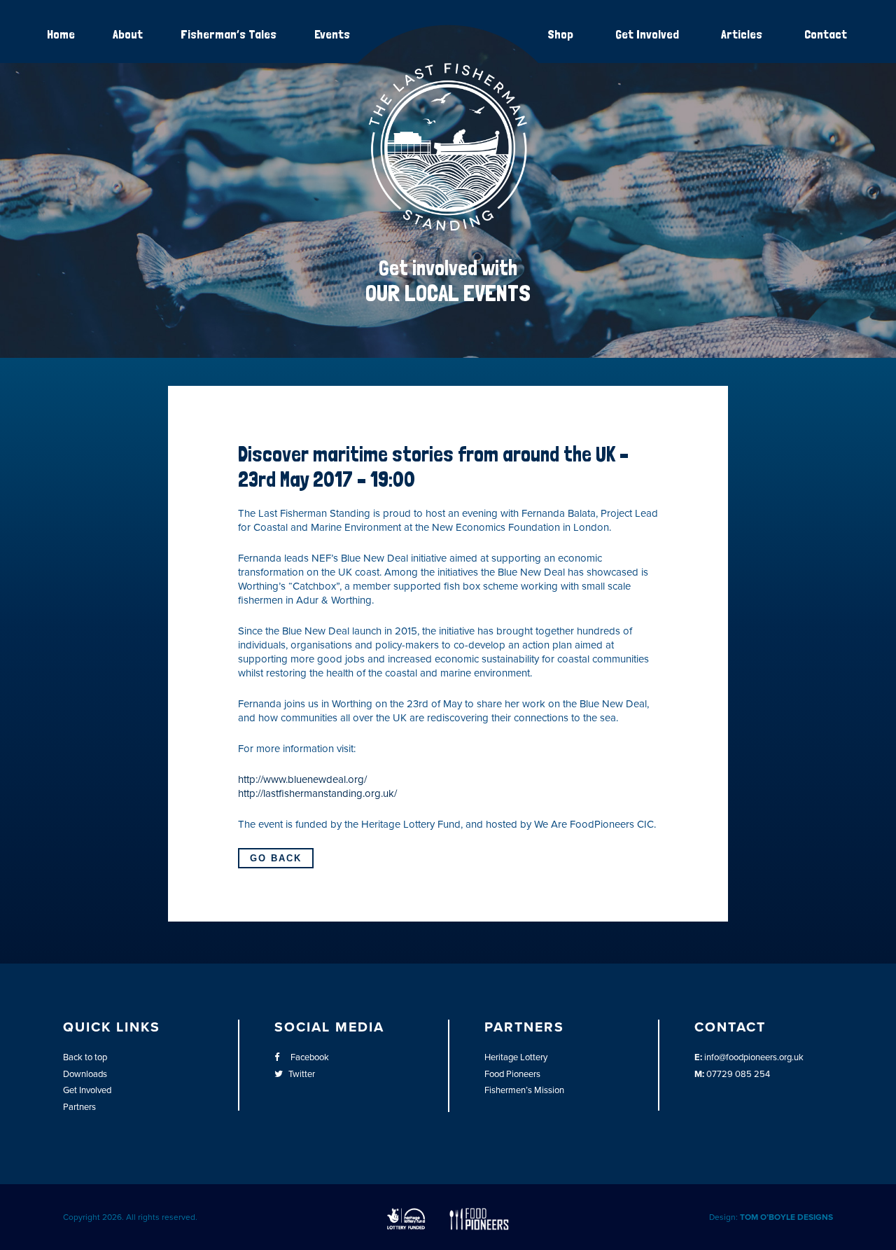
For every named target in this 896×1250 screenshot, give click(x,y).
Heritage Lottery (515, 1057)
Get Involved (647, 34)
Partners (79, 1107)
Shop (560, 34)
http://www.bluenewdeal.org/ (302, 779)
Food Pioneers (512, 1074)
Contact (825, 34)
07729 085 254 (738, 1074)
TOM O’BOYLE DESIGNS (786, 1217)
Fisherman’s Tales (228, 34)
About (128, 34)
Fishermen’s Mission (524, 1090)
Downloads (85, 1074)
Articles (741, 34)
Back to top (85, 1057)
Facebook (308, 1057)
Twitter (301, 1074)
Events (332, 34)
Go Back (276, 858)
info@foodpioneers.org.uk (754, 1057)
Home (61, 34)
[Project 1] (448, 228)
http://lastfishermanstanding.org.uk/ (317, 793)
